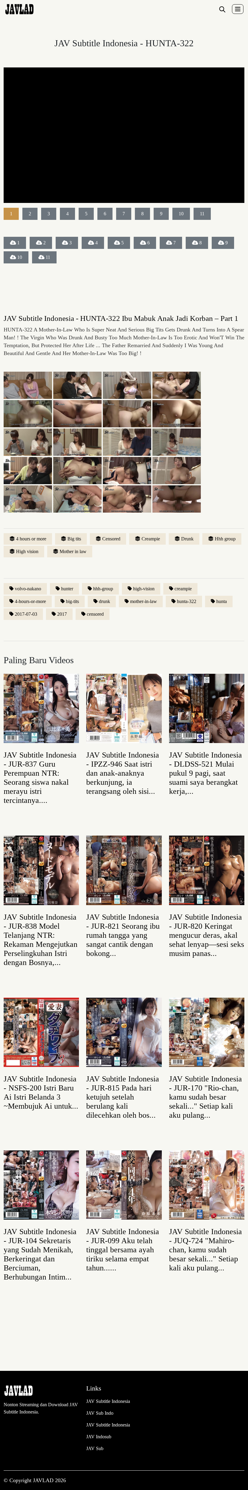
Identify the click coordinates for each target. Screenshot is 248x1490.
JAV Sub (94, 1448)
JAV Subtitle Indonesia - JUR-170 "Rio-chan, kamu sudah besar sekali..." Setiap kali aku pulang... (205, 1097)
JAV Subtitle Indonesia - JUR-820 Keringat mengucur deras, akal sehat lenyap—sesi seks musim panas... (206, 935)
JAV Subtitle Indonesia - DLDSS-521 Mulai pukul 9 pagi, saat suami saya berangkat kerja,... (205, 773)
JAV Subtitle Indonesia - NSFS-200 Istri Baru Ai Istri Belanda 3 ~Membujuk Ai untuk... (41, 1092)
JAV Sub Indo (99, 1413)
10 (19, 257)
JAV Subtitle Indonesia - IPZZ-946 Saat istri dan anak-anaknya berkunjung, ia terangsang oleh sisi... (122, 773)
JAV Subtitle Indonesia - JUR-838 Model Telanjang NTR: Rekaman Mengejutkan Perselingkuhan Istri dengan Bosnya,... (40, 940)
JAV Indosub (98, 1436)
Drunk (187, 538)
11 (48, 257)
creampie (183, 588)
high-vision (144, 588)
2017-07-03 (26, 614)
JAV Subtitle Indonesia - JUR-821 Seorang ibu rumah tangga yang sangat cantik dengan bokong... (123, 935)
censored (95, 614)
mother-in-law (143, 601)
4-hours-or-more (30, 601)
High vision (27, 551)
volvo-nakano (28, 588)
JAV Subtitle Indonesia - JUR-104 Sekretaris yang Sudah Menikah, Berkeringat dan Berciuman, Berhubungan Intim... (40, 1254)
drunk (104, 601)
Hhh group (225, 538)
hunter (67, 588)
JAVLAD (44, 1480)
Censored (111, 538)
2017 (62, 614)
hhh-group (103, 588)
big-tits (72, 601)
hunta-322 (186, 601)
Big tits (74, 538)
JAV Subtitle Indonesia (108, 1401)
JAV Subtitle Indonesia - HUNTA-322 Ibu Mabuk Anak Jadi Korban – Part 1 (121, 318)
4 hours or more (31, 538)
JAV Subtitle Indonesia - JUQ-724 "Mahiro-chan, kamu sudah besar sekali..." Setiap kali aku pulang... (205, 1249)
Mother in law (73, 551)
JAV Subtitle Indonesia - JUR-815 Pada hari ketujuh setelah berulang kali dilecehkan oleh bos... (122, 1097)
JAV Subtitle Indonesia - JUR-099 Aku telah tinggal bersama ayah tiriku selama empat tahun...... (122, 1249)
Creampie (151, 538)
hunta (221, 601)
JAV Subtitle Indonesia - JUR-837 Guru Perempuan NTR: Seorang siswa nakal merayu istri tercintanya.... (40, 778)
